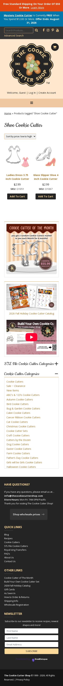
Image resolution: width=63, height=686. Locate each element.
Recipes (8, 538)
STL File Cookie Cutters (16, 546)
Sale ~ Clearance (15, 386)
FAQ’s (7, 553)
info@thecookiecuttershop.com (23, 495)
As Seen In (9, 593)
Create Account (47, 92)
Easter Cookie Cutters (18, 448)
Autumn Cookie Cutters (19, 399)
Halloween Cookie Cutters (21, 467)
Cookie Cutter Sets (17, 431)
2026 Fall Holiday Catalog (17, 585)
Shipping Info (11, 600)
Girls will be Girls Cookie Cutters (24, 462)
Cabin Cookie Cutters (18, 412)
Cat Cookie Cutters (17, 422)
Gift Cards (9, 589)
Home (7, 113)
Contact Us (10, 561)
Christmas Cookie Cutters (20, 426)
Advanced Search (14, 35)
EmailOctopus (41, 659)
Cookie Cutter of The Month (18, 577)
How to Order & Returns (16, 597)
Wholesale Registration (16, 604)
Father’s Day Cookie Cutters (22, 457)
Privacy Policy (23, 679)
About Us (9, 557)
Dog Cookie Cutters (17, 444)
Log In (32, 92)
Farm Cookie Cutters (18, 453)
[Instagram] (48, 30)
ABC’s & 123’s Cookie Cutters (23, 395)
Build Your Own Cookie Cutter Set (21, 581)
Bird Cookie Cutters (17, 404)
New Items (12, 390)
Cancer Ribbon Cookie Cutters (23, 417)
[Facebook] (43, 30)
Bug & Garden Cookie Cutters (23, 408)
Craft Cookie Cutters (18, 435)
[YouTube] (57, 30)
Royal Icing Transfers (15, 549)
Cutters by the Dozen (18, 440)
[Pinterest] (53, 30)
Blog (6, 534)
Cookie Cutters (14, 381)
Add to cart (17, 196)
